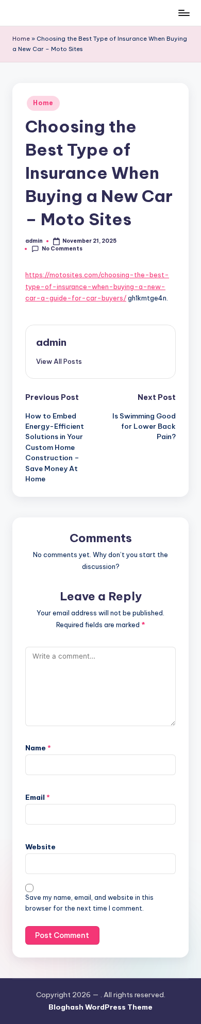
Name (38, 747)
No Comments (62, 248)
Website (40, 846)
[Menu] (183, 12)
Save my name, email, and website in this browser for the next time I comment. (89, 903)
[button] (59, 361)
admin (51, 342)
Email (37, 797)
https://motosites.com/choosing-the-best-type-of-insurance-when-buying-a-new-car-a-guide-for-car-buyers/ (97, 286)
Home (21, 38)
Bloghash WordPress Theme (100, 1007)
